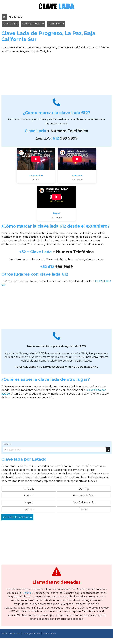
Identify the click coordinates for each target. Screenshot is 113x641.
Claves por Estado (31, 633)
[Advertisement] (56, 75)
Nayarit (29, 502)
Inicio (4, 633)
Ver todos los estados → (17, 517)
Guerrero (28, 509)
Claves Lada (10, 23)
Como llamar (49, 633)
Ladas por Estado (33, 23)
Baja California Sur (84, 502)
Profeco (26, 592)
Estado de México (84, 495)
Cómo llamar (56, 23)
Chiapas (29, 488)
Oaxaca (29, 495)
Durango (84, 488)
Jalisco (84, 509)
